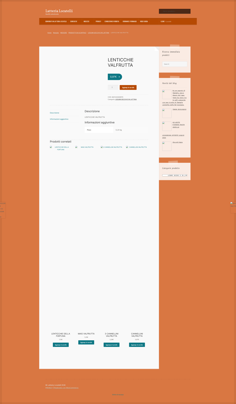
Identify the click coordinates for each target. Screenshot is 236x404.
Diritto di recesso (118, 395)
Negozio (86, 21)
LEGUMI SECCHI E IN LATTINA (98, 33)
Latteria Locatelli (59, 11)
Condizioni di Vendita (112, 21)
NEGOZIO (63, 33)
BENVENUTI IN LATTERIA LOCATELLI (56, 21)
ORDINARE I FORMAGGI (130, 21)
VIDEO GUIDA (144, 21)
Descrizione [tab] (54, 113)
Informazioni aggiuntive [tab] (59, 119)
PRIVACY (98, 21)
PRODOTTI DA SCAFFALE (77, 33)
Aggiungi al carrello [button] (61, 345)
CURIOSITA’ (73, 21)
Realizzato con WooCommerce (66, 388)
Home (49, 33)
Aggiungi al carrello (128, 87)
